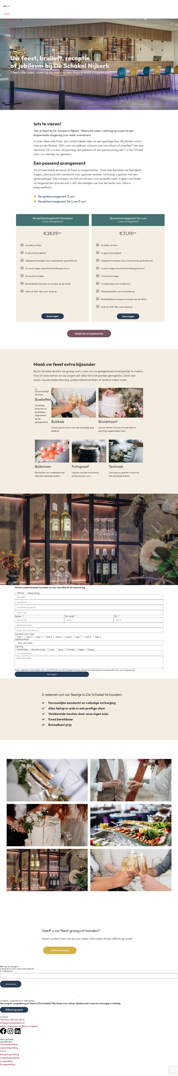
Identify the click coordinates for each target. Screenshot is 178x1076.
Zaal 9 (98, 637)
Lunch (52, 649)
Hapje (81, 649)
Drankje (71, 649)
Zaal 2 (29, 637)
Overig (91, 649)
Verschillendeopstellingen (7, 1040)
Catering (19, 646)
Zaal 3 (39, 637)
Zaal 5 (59, 637)
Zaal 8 (88, 637)
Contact (8, 37)
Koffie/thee (22, 649)
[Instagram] (10, 1031)
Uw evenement (11, 19)
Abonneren (10, 984)
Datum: (18, 616)
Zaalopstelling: (22, 639)
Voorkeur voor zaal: (24, 634)
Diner (60, 649)
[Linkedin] (17, 1031)
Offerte (20, 593)
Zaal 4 (49, 637)
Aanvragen (53, 316)
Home (7, 13)
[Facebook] (3, 1031)
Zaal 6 (69, 637)
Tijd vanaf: (69, 616)
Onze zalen (9, 25)
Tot (116, 616)
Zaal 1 (20, 637)
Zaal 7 (78, 637)
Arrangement (10, 31)
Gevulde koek (38, 649)
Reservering (33, 593)
